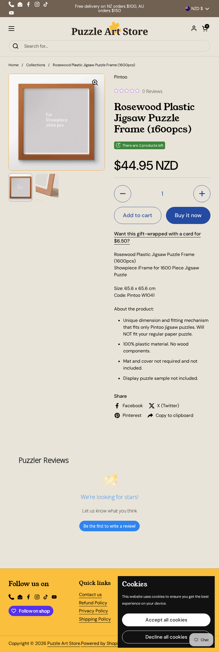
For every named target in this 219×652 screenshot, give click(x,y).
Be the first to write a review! (109, 526)
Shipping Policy (95, 619)
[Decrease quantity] (122, 193)
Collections (35, 64)
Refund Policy (93, 603)
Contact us (90, 595)
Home (14, 64)
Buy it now (188, 215)
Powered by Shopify (101, 643)
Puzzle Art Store (63, 643)
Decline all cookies (166, 637)
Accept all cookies (166, 620)
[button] (204, 28)
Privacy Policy (93, 611)
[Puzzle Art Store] (110, 28)
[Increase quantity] (201, 193)
